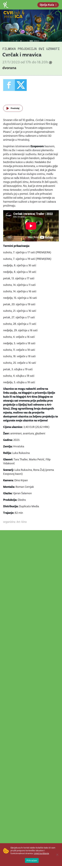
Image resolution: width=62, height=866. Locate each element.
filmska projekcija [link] (19, 48)
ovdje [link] (13, 392)
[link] (5, 4)
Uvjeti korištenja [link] (41, 853)
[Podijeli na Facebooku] (9, 85)
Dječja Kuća (47, 4)
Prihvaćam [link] (32, 860)
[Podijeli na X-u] (21, 85)
